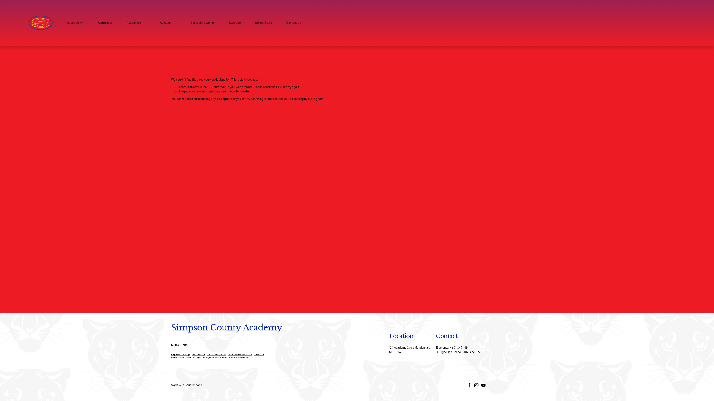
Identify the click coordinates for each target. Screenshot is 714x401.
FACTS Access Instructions (240, 354)
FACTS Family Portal (216, 354)
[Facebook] (469, 385)
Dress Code (259, 354)
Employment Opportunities (214, 357)
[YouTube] (483, 385)
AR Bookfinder (177, 357)
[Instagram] (476, 385)
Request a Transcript (180, 354)
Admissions (105, 22)
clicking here (224, 98)
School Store (263, 22)
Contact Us (293, 22)
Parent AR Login (193, 357)
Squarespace (193, 385)
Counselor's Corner (202, 22)
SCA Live (235, 22)
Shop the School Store (239, 357)
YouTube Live (198, 354)
